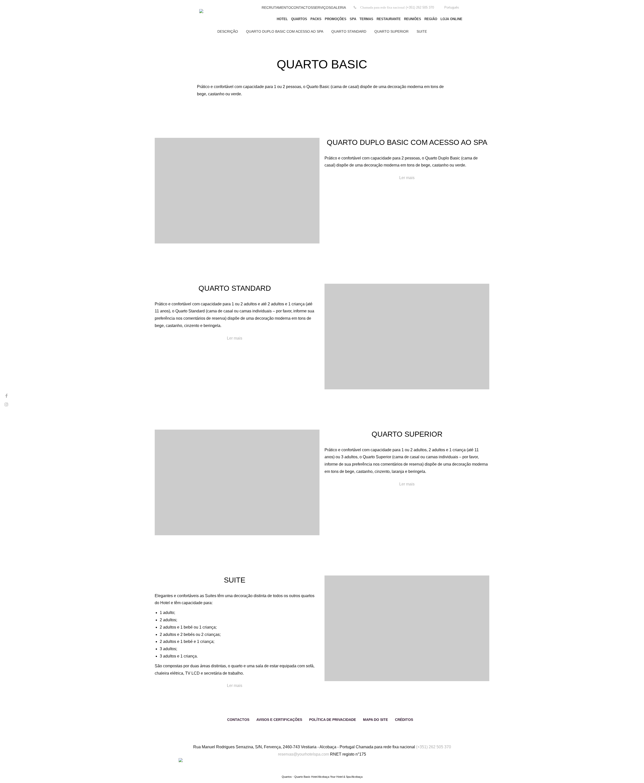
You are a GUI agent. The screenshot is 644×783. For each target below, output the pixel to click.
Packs (315, 19)
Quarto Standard (348, 31)
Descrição (227, 31)
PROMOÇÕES (335, 19)
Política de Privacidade (332, 720)
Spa (353, 19)
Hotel (282, 19)
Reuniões (412, 19)
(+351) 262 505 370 (433, 747)
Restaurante (389, 19)
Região (430, 19)
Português (451, 7)
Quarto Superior (391, 31)
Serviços (322, 8)
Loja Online (451, 19)
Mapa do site (375, 720)
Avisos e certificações (279, 720)
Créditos (404, 720)
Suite (422, 31)
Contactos (302, 8)
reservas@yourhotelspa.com (303, 754)
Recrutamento (276, 8)
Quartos (299, 19)
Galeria (338, 8)
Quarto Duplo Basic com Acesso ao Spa (284, 31)
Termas (366, 19)
